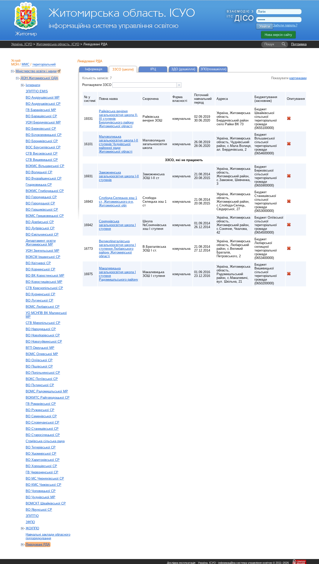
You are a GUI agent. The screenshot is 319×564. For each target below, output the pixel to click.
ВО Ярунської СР (39, 509)
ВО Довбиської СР (40, 222)
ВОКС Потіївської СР (42, 379)
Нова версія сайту (278, 35)
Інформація (93, 69)
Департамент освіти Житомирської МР (41, 242)
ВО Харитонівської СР (43, 460)
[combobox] (146, 85)
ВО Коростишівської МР (44, 282)
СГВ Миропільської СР (43, 323)
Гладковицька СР (39, 185)
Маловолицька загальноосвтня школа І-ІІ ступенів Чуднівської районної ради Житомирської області (118, 144)
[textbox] (144, 85)
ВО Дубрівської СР (40, 228)
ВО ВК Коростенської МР (45, 275)
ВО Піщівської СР (39, 366)
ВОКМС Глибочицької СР (45, 191)
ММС (25, 64)
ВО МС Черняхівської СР (45, 478)
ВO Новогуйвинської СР (44, 341)
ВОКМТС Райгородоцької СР (48, 397)
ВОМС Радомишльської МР (47, 391)
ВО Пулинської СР (40, 385)
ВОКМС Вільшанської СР (45, 166)
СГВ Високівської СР (42, 153)
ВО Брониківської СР (42, 141)
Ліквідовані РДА (38, 544)
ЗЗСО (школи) (123, 69)
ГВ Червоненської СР (42, 472)
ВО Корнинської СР (40, 269)
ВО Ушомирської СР (41, 453)
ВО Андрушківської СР (43, 104)
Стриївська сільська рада (45, 441)
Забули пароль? (285, 25)
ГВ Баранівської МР (41, 110)
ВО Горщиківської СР (42, 209)
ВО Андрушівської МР (43, 97)
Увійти (264, 26)
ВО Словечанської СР (42, 422)
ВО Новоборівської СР (43, 335)
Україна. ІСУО (21, 44)
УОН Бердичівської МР (43, 122)
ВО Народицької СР (41, 329)
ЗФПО (30, 522)
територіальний (44, 64)
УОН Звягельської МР (42, 250)
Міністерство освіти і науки (36, 71)
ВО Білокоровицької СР (44, 135)
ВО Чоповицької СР (41, 491)
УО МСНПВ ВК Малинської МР (46, 314)
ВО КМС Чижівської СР (43, 485)
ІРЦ (153, 69)
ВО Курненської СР (40, 294)
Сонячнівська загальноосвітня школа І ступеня (117, 225)
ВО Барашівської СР (41, 116)
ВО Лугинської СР (39, 300)
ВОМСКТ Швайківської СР (46, 503)
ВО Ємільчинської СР (42, 234)
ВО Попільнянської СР (43, 373)
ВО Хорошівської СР (41, 466)
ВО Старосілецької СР (43, 435)
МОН (15, 64)
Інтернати (33, 85)
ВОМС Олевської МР (42, 354)
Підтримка (299, 44)
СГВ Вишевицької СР (42, 160)
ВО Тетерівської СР (41, 447)
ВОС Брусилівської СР (43, 147)
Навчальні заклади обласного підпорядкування (48, 536)
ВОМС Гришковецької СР (45, 216)
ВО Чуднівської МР (40, 497)
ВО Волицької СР (39, 172)
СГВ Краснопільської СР (44, 288)
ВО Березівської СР (41, 128)
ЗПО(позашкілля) (213, 69)
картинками (298, 78)
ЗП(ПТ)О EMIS (37, 91)
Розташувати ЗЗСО (97, 85)
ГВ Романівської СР (41, 404)
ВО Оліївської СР (39, 360)
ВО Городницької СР (41, 197)
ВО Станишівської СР (42, 429)
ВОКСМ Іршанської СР (43, 257)
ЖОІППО (32, 528)
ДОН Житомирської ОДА (39, 78)
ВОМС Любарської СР (43, 307)
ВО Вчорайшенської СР (44, 178)
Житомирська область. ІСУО (57, 44)
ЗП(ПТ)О (32, 516)
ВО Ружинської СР (40, 410)
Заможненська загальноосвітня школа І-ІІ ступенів (119, 176)
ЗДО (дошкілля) (183, 69)
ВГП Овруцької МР (40, 348)
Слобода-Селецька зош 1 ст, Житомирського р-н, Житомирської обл (118, 201)
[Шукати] (284, 44)
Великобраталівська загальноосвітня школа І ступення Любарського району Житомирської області (117, 248)
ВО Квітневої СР (38, 263)
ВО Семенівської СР (41, 416)
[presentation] (179, 85)
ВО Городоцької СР (40, 203)
